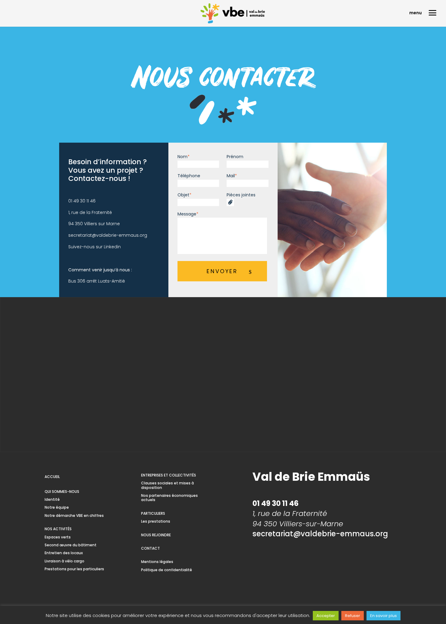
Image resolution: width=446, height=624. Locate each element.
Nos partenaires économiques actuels (169, 497)
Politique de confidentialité (166, 569)
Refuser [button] (352, 616)
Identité (52, 499)
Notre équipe (57, 507)
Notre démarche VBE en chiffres (74, 515)
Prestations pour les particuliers (74, 568)
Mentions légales (157, 561)
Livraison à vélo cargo (64, 561)
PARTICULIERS (153, 513)
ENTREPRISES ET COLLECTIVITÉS (168, 475)
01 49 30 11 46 (82, 201)
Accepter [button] (325, 616)
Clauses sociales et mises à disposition (167, 485)
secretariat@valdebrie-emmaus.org (107, 235)
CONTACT (150, 548)
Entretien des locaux (64, 552)
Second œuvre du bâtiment (70, 545)
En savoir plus (383, 616)
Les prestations (155, 521)
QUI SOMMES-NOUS (62, 491)
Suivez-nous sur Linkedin (94, 247)
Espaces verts (58, 537)
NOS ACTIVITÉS (58, 528)
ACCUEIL (52, 476)
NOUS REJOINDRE (156, 535)
